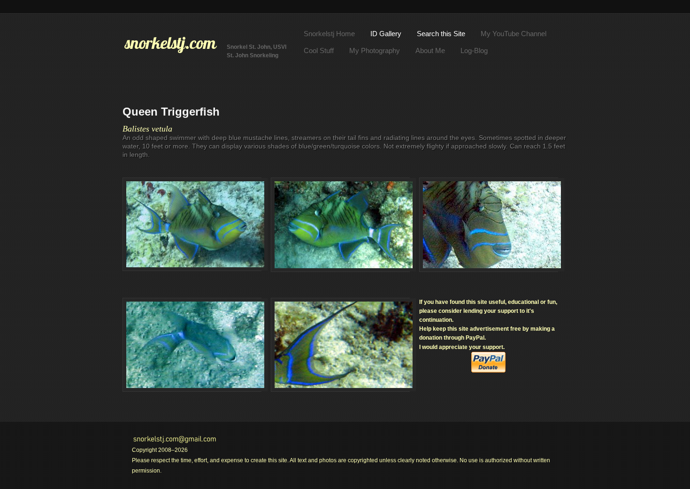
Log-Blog (474, 50)
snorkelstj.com (170, 42)
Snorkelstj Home (329, 34)
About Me (430, 50)
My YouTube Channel (513, 34)
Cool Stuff (319, 50)
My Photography (374, 50)
